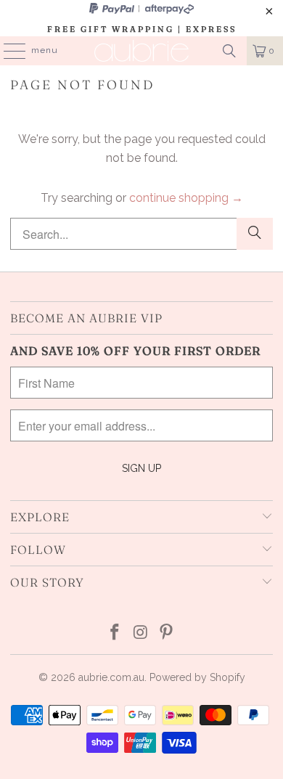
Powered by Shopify (197, 677)
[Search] (229, 50)
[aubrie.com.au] (142, 50)
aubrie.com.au (111, 677)
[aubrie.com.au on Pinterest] (167, 633)
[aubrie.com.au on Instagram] (141, 633)
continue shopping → (186, 198)
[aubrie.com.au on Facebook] (115, 633)
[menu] (7, 50)
